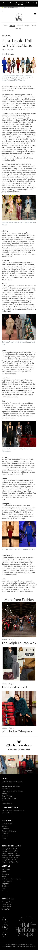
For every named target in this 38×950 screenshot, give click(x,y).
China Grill (5, 833)
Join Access (21, 7)
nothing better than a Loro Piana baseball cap (18, 389)
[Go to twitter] (5, 934)
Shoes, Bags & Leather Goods (12, 791)
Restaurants (6, 801)
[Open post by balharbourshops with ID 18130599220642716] (28, 764)
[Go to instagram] (5, 927)
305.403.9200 (6, 813)
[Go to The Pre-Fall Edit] (19, 648)
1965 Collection (7, 881)
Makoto (4, 836)
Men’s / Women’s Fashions (11, 786)
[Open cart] (2, 10)
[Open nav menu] (35, 14)
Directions (5, 874)
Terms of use (6, 909)
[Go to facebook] (5, 920)
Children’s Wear (7, 796)
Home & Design (23, 25)
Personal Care (7, 803)
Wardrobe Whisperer (18, 731)
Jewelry (4, 794)
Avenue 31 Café (7, 824)
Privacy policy (7, 902)
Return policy (6, 904)
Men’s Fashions (7, 789)
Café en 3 (5, 826)
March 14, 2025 (7, 50)
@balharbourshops (19, 745)
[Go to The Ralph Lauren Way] (19, 603)
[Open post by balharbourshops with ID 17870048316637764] (9, 764)
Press (3, 888)
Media (4, 872)
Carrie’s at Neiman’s (9, 831)
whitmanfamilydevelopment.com (13, 810)
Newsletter (5, 886)
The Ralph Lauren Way (19, 642)
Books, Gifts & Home (9, 798)
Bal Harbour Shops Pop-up (11, 879)
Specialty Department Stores (12, 781)
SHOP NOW (19, 4)
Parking (4, 891)
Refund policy (6, 907)
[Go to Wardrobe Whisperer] (19, 692)
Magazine (5, 884)
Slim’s (4, 838)
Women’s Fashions (8, 784)
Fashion (12, 25)
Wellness (19, 29)
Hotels (4, 876)
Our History (6, 869)
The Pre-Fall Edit (14, 687)
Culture (4, 25)
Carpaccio (5, 829)
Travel (33, 25)
